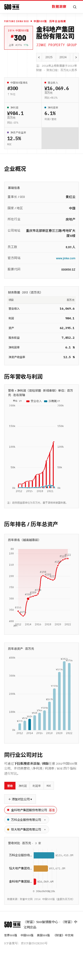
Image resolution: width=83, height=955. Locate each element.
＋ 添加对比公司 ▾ (20, 799)
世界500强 (10, 935)
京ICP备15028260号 (34, 943)
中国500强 (27, 935)
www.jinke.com (65, 258)
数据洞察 (59, 6)
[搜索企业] (75, 7)
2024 (63, 57)
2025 (49, 57)
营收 (10, 785)
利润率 (37, 785)
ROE (49, 785)
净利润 (22, 785)
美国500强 (43, 935)
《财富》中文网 (63, 935)
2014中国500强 (18, 30)
